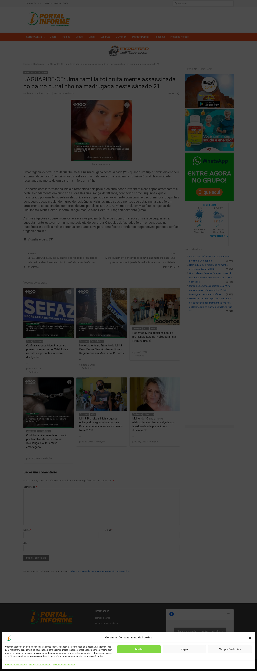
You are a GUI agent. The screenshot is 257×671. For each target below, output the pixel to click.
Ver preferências (230, 649)
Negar (184, 649)
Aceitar (139, 649)
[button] (250, 637)
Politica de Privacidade (16, 664)
